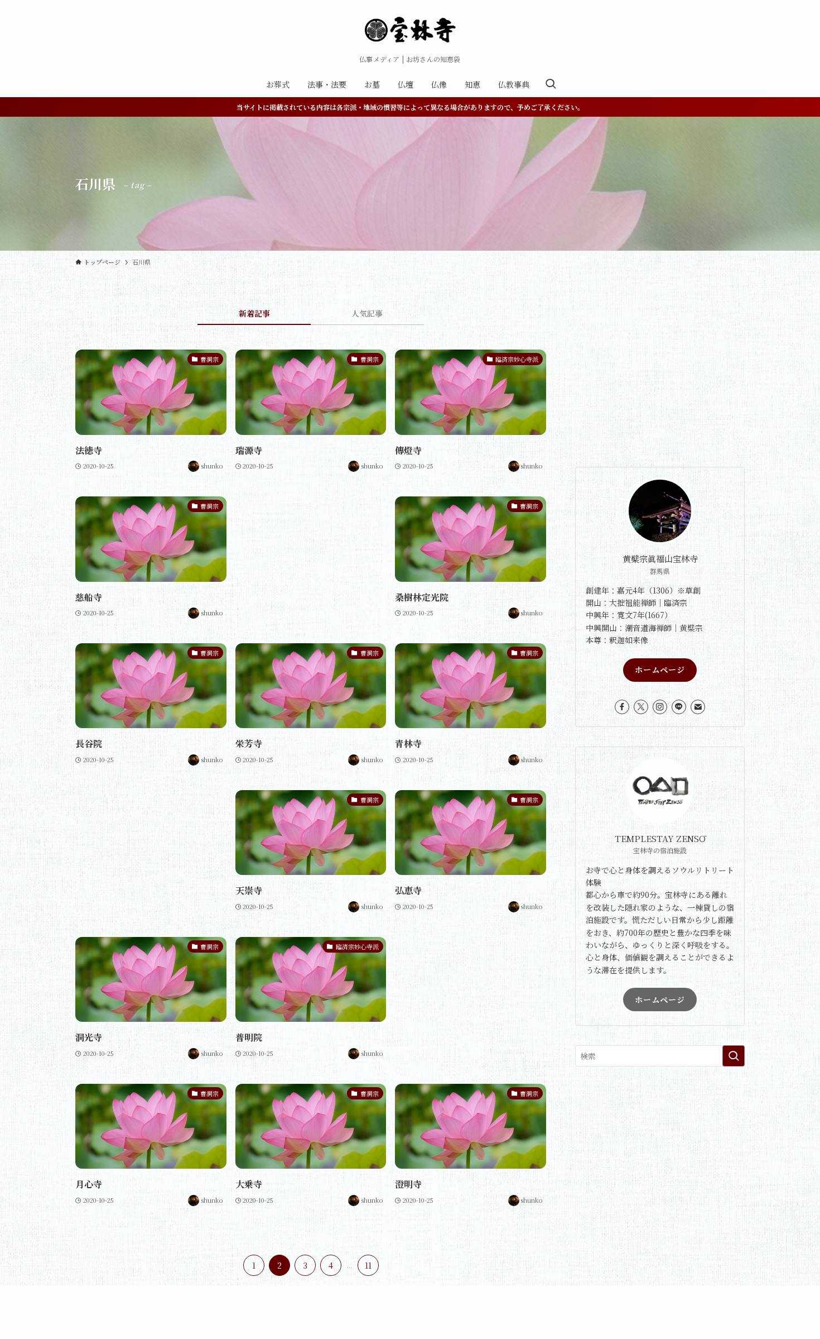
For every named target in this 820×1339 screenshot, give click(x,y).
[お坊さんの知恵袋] (410, 30)
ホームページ (660, 669)
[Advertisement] (311, 546)
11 (368, 1265)
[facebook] (622, 707)
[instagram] (660, 707)
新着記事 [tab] (254, 313)
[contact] (698, 707)
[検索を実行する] (733, 1056)
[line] (679, 707)
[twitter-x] (641, 707)
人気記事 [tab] (367, 313)
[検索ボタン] (550, 84)
